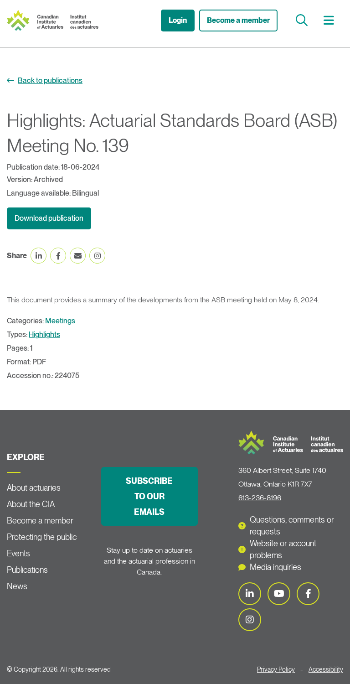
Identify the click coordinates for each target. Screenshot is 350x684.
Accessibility (326, 669)
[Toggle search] (303, 20)
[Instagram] (249, 619)
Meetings (60, 320)
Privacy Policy (276, 669)
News (17, 586)
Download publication (49, 218)
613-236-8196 (259, 497)
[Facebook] (308, 593)
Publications (27, 570)
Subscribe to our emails (149, 496)
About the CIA (31, 504)
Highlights (44, 334)
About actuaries (34, 487)
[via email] (78, 256)
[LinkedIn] (249, 593)
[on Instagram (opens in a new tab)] (97, 256)
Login (178, 20)
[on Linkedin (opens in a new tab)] (38, 256)
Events (18, 553)
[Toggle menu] (330, 20)
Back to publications (50, 80)
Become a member (238, 20)
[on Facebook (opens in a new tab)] (58, 256)
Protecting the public (42, 537)
